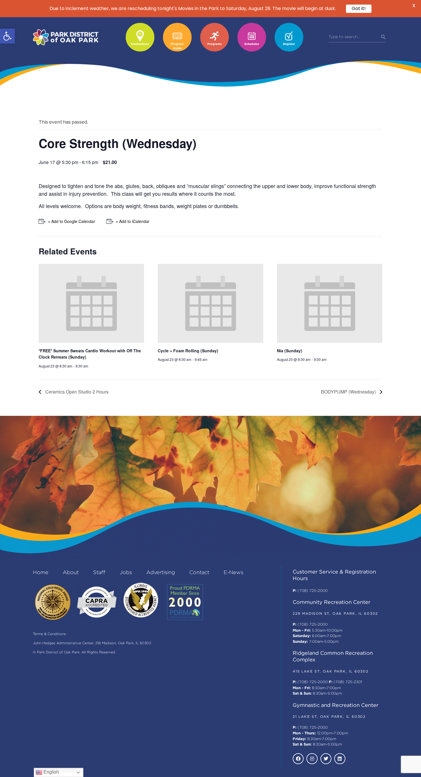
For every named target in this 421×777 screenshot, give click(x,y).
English (50, 772)
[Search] (383, 37)
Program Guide (177, 46)
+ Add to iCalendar (132, 221)
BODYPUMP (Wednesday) (349, 391)
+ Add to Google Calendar (71, 221)
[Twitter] (325, 758)
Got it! (359, 8)
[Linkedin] (339, 758)
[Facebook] (298, 758)
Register (289, 44)
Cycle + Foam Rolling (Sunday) (188, 350)
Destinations (140, 44)
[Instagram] (311, 758)
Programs (214, 44)
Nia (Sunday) (289, 350)
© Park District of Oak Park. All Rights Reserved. (74, 652)
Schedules (251, 44)
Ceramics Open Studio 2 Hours (76, 391)
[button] (7, 36)
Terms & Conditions (49, 634)
